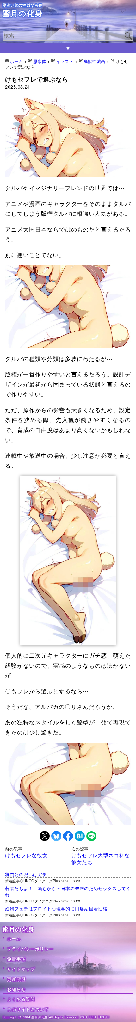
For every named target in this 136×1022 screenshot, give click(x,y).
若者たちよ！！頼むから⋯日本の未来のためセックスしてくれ (68, 891)
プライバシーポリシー (30, 948)
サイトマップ (21, 968)
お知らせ (16, 989)
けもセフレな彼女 (26, 855)
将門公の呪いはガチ (26, 874)
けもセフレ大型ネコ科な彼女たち (100, 859)
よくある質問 (21, 998)
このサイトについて (28, 1009)
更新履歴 (16, 979)
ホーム (14, 938)
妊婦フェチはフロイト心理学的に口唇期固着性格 (56, 908)
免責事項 (16, 958)
